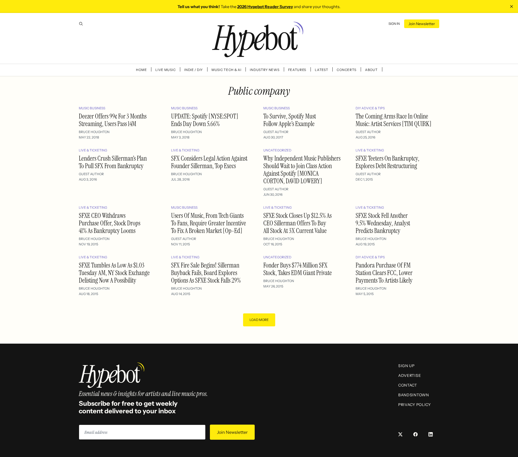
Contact (407, 385)
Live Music (165, 70)
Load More (259, 320)
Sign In (394, 24)
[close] (511, 6)
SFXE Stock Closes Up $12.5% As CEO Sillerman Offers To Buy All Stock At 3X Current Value (297, 223)
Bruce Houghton (94, 132)
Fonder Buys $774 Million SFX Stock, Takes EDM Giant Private (297, 269)
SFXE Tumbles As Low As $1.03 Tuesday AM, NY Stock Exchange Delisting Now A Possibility (114, 273)
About (371, 70)
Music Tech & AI (226, 70)
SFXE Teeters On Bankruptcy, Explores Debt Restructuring (387, 162)
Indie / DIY (193, 70)
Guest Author (275, 132)
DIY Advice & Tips (370, 108)
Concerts (346, 70)
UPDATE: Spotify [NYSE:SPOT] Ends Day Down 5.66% (204, 120)
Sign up (406, 365)
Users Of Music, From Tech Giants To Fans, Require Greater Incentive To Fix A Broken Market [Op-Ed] (208, 223)
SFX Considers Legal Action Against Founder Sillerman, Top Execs (209, 162)
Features (297, 70)
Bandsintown (413, 394)
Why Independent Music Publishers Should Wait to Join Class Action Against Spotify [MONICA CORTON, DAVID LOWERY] (301, 169)
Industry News (264, 70)
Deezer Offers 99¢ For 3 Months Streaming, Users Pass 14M (112, 120)
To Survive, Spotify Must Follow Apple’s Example (289, 120)
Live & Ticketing (93, 150)
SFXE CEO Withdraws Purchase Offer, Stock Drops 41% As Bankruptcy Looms (109, 223)
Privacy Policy (414, 404)
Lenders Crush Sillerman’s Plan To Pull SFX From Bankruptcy (113, 162)
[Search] (81, 23)
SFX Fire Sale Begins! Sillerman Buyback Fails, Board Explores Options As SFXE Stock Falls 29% (206, 273)
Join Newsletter (421, 23)
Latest (321, 70)
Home (141, 70)
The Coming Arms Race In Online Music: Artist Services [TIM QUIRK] (393, 120)
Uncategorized (277, 150)
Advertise (409, 375)
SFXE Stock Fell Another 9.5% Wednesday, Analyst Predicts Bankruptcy (383, 223)
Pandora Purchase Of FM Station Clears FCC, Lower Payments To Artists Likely (384, 273)
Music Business (92, 108)
